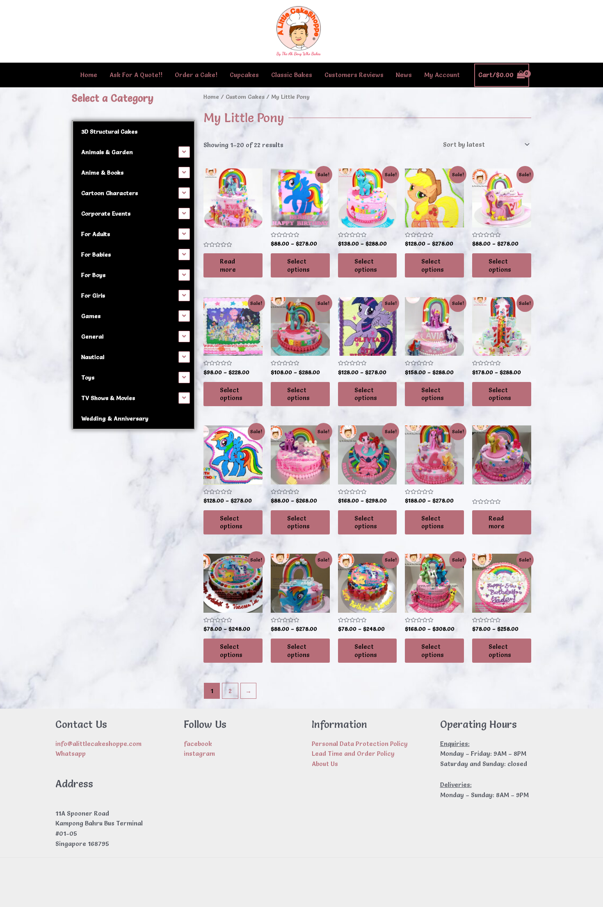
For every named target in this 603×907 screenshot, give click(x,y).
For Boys (93, 275)
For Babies (96, 254)
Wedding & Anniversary (114, 418)
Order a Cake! (196, 75)
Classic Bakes (291, 75)
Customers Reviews (354, 75)
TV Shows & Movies (108, 398)
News (404, 75)
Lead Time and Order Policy (353, 753)
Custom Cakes (245, 96)
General (92, 336)
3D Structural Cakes (109, 131)
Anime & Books (102, 172)
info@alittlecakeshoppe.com (98, 744)
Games (90, 316)
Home (88, 75)
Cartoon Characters (109, 193)
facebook (198, 744)
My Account (442, 75)
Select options (298, 265)
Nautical (92, 357)
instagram (199, 753)
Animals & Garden (107, 152)
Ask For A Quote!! (136, 75)
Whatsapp (70, 753)
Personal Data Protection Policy (360, 744)
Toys (87, 377)
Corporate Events (105, 213)
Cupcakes (244, 75)
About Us (325, 764)
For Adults (95, 234)
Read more (228, 265)
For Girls (93, 295)
